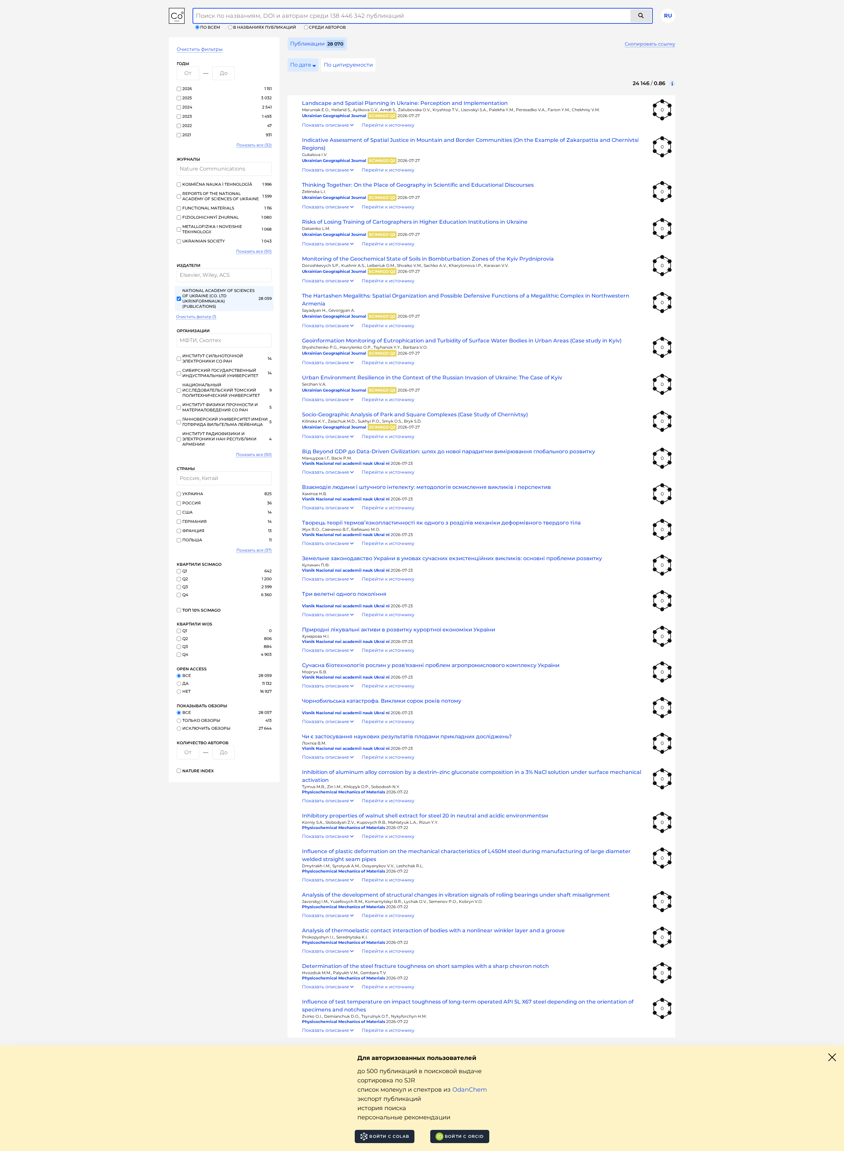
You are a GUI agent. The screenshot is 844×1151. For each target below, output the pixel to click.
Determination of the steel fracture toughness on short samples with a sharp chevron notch (425, 966)
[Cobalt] (177, 16)
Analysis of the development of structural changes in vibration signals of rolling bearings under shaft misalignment (456, 895)
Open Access (192, 668)
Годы (183, 63)
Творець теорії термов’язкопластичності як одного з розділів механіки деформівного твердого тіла (441, 523)
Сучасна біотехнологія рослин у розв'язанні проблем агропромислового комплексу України (430, 665)
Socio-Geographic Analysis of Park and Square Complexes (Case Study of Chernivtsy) (415, 414)
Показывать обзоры (202, 705)
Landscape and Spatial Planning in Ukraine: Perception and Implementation (405, 103)
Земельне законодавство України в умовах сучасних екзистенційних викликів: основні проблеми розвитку (452, 558)
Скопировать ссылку (650, 44)
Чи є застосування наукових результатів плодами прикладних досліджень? (407, 736)
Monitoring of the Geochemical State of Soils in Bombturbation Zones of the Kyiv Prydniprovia (428, 259)
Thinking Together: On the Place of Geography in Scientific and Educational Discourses (418, 185)
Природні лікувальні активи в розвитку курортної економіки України (398, 629)
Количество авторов (202, 742)
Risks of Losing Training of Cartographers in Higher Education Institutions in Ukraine (415, 222)
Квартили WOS (194, 624)
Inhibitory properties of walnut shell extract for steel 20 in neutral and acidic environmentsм (425, 816)
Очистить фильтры (200, 49)
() (254, 145)
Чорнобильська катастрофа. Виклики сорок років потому (381, 701)
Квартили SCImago (199, 564)
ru (668, 16)
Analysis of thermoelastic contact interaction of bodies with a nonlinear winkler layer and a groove (433, 930)
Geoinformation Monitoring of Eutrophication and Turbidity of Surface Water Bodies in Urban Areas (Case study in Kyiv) (461, 340)
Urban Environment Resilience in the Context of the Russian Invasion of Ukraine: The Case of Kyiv (432, 377)
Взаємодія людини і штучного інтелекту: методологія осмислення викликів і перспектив (426, 487)
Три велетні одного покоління (344, 594)
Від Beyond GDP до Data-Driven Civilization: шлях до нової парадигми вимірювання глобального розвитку (448, 451)
